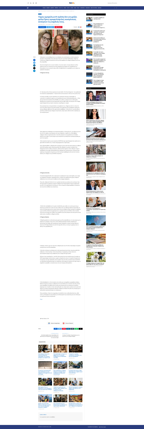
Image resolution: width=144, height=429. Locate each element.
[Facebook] (34, 60)
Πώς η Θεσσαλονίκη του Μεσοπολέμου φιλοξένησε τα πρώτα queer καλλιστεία (60, 405)
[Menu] (27, 8)
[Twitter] (34, 63)
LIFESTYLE (88, 20)
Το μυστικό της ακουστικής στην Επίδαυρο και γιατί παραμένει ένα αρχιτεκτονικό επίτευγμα (45, 372)
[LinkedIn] (34, 65)
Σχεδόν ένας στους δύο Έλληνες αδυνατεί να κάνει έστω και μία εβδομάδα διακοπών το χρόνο (44, 405)
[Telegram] (34, 71)
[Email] (34, 68)
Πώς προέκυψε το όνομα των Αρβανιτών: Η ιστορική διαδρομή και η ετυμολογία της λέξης (60, 355)
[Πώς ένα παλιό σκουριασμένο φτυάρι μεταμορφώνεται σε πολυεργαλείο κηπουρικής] (89, 67)
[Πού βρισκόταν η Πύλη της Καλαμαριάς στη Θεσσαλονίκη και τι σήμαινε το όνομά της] (76, 398)
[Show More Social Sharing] (64, 27)
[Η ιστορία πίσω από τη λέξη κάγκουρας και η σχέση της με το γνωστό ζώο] (76, 365)
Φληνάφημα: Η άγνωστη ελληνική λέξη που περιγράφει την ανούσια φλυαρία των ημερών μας (44, 355)
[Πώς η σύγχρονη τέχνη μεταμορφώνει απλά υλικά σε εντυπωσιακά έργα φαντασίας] (89, 82)
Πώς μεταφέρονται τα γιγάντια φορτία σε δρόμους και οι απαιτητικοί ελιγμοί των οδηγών (99, 25)
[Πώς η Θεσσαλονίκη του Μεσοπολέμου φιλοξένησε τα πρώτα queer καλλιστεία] (60, 398)
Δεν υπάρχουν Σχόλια (50, 24)
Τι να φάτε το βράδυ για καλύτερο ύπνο (98, 18)
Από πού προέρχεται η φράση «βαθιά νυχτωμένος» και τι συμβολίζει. (75, 388)
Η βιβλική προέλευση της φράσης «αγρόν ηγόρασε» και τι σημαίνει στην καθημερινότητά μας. (60, 389)
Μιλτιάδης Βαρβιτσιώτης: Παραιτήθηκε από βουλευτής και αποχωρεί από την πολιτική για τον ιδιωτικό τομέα (49, 336)
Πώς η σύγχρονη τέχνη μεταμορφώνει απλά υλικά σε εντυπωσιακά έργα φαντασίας (98, 82)
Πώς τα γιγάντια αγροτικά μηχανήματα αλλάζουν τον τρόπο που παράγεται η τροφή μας (99, 61)
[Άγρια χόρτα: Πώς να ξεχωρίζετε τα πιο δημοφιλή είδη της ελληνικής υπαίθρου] (45, 382)
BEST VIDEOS (89, 26)
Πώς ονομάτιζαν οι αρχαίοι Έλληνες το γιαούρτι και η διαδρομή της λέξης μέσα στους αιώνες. (59, 372)
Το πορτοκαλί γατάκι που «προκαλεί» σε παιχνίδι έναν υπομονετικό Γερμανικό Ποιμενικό (99, 32)
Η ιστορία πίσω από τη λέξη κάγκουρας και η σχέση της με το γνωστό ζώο (75, 372)
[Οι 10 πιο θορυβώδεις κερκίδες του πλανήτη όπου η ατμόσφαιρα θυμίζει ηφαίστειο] (89, 74)
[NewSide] (72, 3)
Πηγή (41, 299)
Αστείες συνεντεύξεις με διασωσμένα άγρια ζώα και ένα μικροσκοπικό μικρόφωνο (99, 39)
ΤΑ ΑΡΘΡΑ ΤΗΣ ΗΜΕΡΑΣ (93, 426)
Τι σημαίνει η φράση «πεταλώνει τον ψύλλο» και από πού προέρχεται (75, 355)
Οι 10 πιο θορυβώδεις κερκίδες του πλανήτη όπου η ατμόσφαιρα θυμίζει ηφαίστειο (98, 75)
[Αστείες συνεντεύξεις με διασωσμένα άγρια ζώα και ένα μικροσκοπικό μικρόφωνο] (89, 39)
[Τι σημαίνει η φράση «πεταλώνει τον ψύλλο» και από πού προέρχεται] (76, 348)
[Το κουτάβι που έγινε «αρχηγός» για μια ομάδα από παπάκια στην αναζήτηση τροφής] (89, 53)
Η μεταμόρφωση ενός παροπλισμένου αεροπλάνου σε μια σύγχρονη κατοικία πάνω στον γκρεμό (99, 47)
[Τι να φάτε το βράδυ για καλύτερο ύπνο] (89, 19)
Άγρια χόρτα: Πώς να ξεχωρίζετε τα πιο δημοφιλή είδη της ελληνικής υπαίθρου (45, 388)
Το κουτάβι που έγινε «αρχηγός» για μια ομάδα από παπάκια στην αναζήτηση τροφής (99, 53)
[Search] (116, 8)
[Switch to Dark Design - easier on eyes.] (114, 7)
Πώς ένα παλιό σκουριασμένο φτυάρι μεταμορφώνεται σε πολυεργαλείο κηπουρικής (99, 68)
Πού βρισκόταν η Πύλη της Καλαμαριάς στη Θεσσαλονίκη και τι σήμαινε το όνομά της (76, 405)
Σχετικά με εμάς (102, 426)
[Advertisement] (60, 83)
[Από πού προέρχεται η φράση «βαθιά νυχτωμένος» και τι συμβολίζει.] (76, 382)
